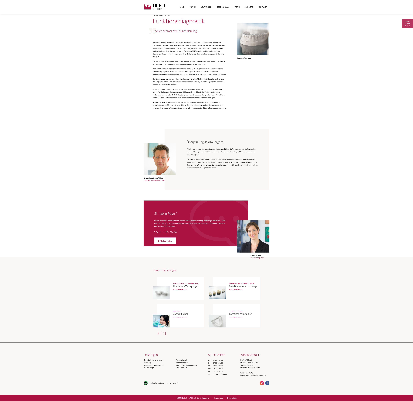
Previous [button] (159, 333)
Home (181, 7)
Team (237, 7)
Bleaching (147, 362)
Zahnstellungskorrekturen (153, 360)
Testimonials (223, 7)
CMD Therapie (181, 368)
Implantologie (149, 368)
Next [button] (163, 333)
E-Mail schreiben (165, 241)
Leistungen (206, 7)
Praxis (193, 7)
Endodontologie (182, 362)
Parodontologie (181, 360)
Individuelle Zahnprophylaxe (186, 365)
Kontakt (262, 7)
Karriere (249, 7)
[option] (211, 71)
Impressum (218, 398)
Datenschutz (232, 398)
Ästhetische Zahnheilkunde (154, 365)
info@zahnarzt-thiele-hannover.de (253, 375)
